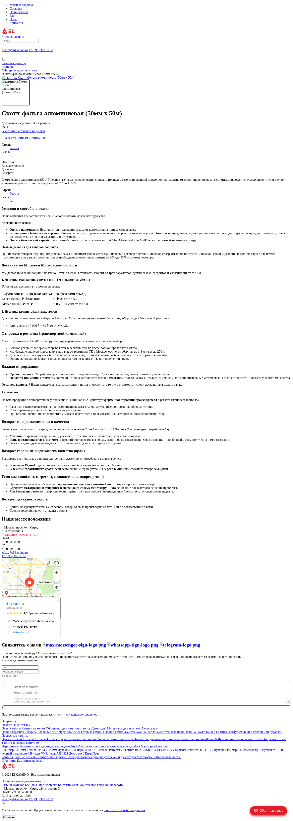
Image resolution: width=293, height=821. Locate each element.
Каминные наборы (29, 760)
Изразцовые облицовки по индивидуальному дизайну (39, 746)
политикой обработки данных (124, 810)
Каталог (18, 785)
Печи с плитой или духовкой (262, 732)
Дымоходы (98, 728)
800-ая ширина (225, 739)
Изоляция (73, 757)
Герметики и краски (52, 757)
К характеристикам (15, 137)
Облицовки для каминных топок (68, 728)
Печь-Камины (11, 728)
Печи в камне (114, 732)
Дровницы (9, 760)
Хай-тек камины (135, 732)
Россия (14, 148)
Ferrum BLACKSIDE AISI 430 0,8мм (150, 750)
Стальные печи (48, 732)
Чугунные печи (70, 732)
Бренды (30, 785)
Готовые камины (93, 732)
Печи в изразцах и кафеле (19, 732)
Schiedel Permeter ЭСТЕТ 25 (194, 750)
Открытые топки (274, 739)
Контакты (16, 22)
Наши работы (19, 12)
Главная (7, 785)
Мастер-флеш (146, 757)
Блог (13, 15)
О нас (13, 19)
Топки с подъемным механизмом (157, 739)
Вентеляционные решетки (20, 757)
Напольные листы (168, 757)
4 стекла (52, 739)
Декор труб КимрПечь (84, 753)
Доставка (16, 8)
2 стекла (28, 739)
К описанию (37, 137)
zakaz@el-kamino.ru (15, 50)
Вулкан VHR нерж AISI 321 (49, 753)
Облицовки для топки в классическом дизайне (108, 746)
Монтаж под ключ (22, 5)
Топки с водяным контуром (20, 742)
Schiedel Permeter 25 (111, 750)
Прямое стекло (12, 739)
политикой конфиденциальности (78, 714)
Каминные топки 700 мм (197, 739)
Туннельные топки (249, 739)
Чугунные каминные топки (77, 739)
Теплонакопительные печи (166, 732)
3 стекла (40, 739)
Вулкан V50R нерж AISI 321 (77, 750)
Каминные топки (33, 728)
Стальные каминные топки (116, 739)
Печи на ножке (195, 732)
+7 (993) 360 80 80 (41, 50)
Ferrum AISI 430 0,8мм (42, 750)
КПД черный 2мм (14, 750)
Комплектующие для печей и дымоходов (108, 757)
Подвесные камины (15, 735)
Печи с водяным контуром (224, 732)
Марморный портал (154, 746)
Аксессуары (149, 728)
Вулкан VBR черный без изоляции (238, 750)
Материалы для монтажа (124, 728)
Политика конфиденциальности (23, 781)
